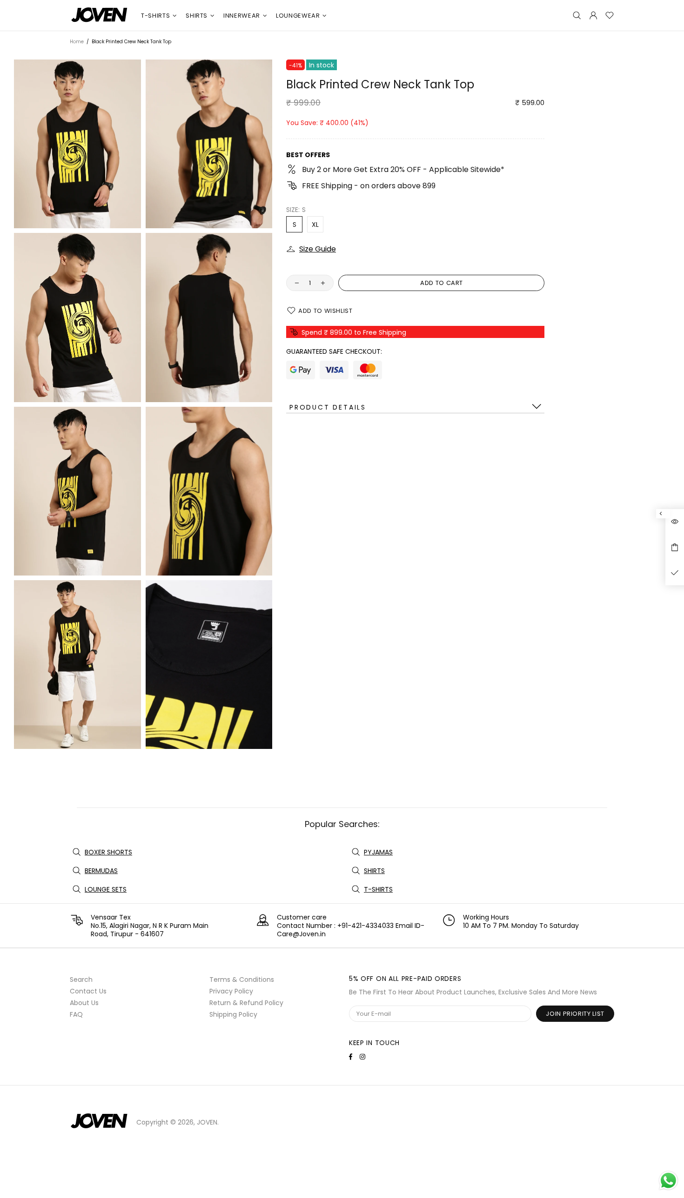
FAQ (76, 1014)
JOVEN (99, 15)
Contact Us (88, 991)
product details (327, 407)
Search (81, 979)
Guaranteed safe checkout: (334, 351)
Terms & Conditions (241, 979)
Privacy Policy (231, 991)
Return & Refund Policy (246, 1003)
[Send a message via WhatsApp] (668, 1180)
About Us (84, 1003)
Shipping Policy (233, 1014)
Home (77, 41)
